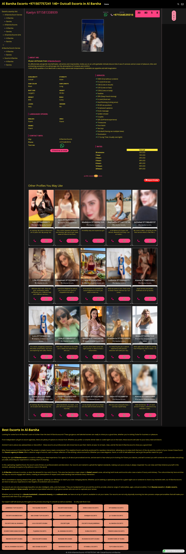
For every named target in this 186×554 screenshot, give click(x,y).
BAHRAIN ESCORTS (65, 547)
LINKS (173, 15)
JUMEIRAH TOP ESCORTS (14, 508)
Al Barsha (9, 18)
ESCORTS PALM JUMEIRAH (90, 523)
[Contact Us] (182, 4)
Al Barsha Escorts (54, 61)
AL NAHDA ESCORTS (116, 523)
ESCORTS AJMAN (65, 515)
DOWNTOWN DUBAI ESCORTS (14, 531)
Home (106, 4)
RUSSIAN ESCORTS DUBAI (90, 539)
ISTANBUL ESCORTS (90, 547)
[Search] (178, 4)
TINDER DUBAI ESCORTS (116, 531)
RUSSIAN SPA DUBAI (65, 539)
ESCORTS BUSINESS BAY (14, 515)
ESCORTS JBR (65, 523)
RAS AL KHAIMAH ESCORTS (14, 547)
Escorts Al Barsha (11, 58)
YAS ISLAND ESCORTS (39, 508)
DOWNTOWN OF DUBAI (116, 539)
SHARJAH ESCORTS (90, 515)
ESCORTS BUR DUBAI (65, 508)
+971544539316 (123, 14)
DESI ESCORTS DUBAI (39, 539)
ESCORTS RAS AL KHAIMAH (14, 523)
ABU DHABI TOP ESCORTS (40, 515)
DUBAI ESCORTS (90, 531)
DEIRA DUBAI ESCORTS (90, 508)
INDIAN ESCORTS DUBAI (14, 539)
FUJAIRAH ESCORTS (39, 531)
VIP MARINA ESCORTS (116, 508)
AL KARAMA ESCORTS (65, 531)
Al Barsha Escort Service (13, 15)
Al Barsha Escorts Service (11, 48)
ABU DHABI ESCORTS (39, 547)
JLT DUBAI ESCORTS (116, 515)
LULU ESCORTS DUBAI (39, 523)
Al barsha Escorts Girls (13, 35)
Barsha (9, 21)
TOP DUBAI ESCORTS (116, 547)
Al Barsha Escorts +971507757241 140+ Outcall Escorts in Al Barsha (51, 3)
